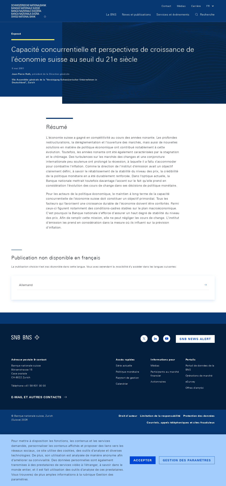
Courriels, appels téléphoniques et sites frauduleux (181, 422)
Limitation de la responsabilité (160, 415)
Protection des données (199, 415)
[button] (210, 6)
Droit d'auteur (128, 415)
